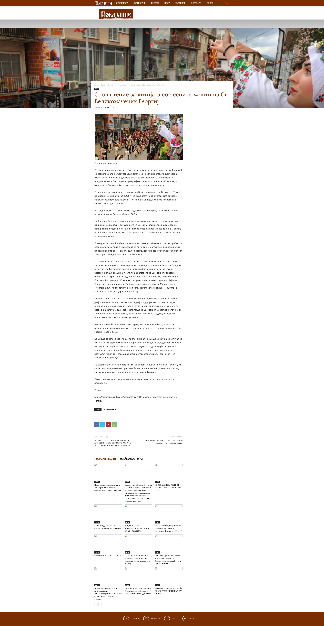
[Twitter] (102, 424)
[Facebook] (96, 424)
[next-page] (100, 604)
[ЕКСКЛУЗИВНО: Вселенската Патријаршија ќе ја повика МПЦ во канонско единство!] (138, 576)
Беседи (155, 3)
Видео (210, 3)
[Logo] (103, 3)
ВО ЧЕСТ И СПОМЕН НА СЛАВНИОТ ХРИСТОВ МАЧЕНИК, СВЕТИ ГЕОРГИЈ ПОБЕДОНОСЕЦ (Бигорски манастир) (112, 443)
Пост (167, 3)
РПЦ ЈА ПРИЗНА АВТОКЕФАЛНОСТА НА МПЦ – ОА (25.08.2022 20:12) (138, 528)
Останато (196, 3)
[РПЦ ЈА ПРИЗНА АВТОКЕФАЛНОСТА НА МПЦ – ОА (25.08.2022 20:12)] (138, 513)
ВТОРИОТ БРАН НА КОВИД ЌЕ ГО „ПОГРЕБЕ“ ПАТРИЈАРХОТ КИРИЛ (168, 591)
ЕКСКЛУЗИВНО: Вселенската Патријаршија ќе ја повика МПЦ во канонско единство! (138, 591)
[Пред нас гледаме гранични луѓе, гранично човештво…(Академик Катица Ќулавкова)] (108, 473)
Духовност (122, 3)
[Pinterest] (108, 424)
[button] (227, 3)
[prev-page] (96, 604)
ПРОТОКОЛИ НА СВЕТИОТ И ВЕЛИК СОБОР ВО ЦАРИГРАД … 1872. (168, 487)
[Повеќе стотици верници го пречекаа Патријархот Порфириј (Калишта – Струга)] (169, 513)
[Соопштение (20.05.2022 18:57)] (108, 544)
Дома (96, 85)
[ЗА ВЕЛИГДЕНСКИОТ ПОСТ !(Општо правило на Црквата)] (108, 513)
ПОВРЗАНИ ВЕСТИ (105, 458)
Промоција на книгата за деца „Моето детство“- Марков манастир (164, 441)
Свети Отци (139, 3)
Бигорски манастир (110, 409)
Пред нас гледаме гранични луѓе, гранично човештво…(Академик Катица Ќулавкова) (107, 487)
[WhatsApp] (114, 424)
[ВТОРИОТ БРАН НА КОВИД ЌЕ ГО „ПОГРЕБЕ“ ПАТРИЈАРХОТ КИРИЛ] (169, 576)
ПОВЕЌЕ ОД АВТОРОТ (131, 458)
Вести (103, 85)
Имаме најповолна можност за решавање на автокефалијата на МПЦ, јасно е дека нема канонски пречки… (108, 593)
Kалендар (180, 3)
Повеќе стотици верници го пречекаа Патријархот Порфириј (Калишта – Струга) (168, 528)
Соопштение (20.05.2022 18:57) (107, 556)
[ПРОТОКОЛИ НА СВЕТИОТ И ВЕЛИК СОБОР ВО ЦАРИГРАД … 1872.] (169, 473)
